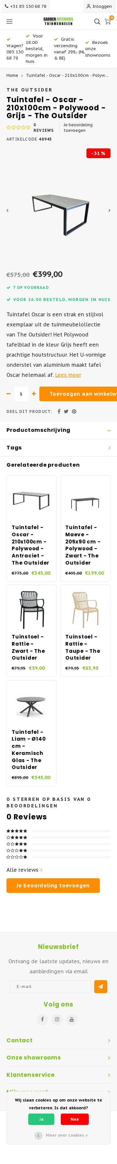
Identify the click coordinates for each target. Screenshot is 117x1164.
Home (12, 75)
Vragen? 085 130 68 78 (14, 52)
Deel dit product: (29, 411)
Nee (75, 1119)
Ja (41, 1119)
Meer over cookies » (67, 1135)
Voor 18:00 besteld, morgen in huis (36, 48)
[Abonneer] (100, 986)
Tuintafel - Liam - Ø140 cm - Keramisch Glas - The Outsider (29, 750)
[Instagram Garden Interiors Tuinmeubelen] (57, 1019)
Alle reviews (22, 870)
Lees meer (68, 375)
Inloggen (102, 6)
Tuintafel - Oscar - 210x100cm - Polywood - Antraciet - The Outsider (30, 545)
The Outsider (29, 90)
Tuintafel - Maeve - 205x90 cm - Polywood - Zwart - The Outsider (82, 545)
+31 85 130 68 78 (28, 6)
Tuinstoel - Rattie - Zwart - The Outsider (28, 647)
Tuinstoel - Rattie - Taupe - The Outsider (82, 647)
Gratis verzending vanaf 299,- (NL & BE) (69, 48)
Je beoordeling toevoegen (78, 127)
